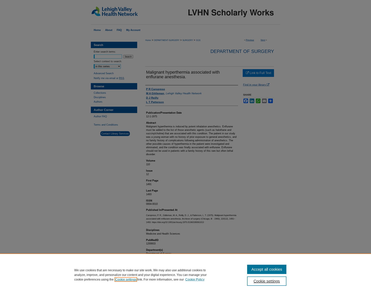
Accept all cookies (266, 269)
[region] (185, 274)
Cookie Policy (194, 279)
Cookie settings (125, 279)
